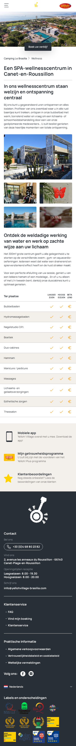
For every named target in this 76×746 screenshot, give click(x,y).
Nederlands (16, 686)
